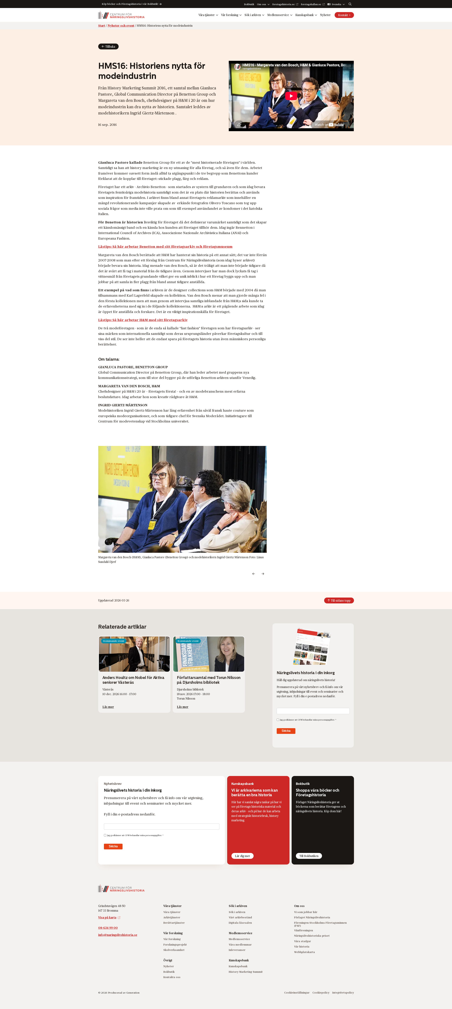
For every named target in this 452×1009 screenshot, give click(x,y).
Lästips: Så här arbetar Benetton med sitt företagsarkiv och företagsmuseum (165, 246)
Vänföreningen (303, 930)
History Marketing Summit (246, 971)
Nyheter (325, 15)
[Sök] (350, 4)
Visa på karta (107, 917)
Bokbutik (249, 4)
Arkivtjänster (171, 917)
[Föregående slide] (254, 574)
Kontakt (343, 15)
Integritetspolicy (343, 992)
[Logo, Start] (121, 15)
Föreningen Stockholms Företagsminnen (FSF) (320, 924)
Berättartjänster (174, 922)
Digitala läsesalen (240, 922)
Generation (132, 992)
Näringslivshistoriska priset (312, 935)
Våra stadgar (302, 941)
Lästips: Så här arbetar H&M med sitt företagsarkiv (143, 319)
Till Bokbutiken (308, 856)
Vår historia (301, 946)
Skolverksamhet (174, 949)
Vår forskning (229, 15)
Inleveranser (237, 949)
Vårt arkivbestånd (240, 917)
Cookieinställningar (297, 992)
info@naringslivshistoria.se (117, 935)
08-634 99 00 (108, 928)
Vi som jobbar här (305, 912)
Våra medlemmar (240, 944)
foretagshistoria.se (283, 4)
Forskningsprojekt (175, 944)
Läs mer (108, 706)
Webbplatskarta (304, 952)
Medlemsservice (278, 15)
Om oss (261, 4)
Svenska (336, 4)
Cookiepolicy (320, 992)
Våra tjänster (207, 15)
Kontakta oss (171, 977)
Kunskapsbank (304, 15)
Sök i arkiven (253, 15)
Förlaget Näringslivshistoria (312, 917)
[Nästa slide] (263, 574)
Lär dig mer (242, 856)
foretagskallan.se (311, 4)
